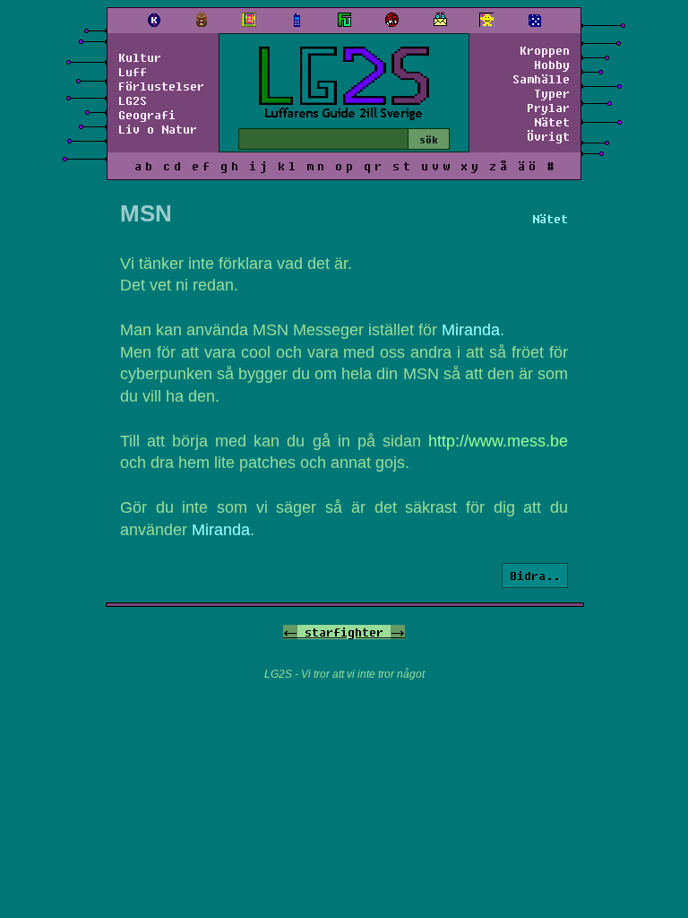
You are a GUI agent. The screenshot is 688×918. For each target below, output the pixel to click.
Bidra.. (535, 575)
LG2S (132, 100)
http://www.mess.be (498, 441)
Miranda (471, 330)
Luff (132, 72)
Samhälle (541, 79)
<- (290, 632)
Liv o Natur (157, 129)
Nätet (552, 122)
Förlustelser (161, 86)
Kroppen (545, 50)
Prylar (548, 107)
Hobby (552, 64)
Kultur (139, 57)
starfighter (344, 632)
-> (398, 632)
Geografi (147, 115)
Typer (552, 93)
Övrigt (548, 136)
